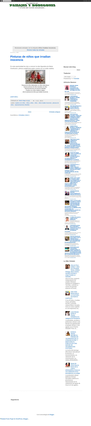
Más (75, 94)
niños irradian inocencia (45, 103)
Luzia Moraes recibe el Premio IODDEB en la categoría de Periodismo (75, 99)
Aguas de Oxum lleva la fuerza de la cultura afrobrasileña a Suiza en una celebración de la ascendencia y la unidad (73, 156)
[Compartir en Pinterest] (42, 100)
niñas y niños (30, 103)
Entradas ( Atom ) (24, 115)
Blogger (51, 414)
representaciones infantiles (22, 105)
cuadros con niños (20, 103)
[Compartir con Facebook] (41, 100)
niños (36, 103)
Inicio (29, 112)
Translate (76, 78)
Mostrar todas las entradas (35, 50)
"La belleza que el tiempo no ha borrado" (75, 218)
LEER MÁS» (14, 97)
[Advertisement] (41, 16)
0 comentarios (72, 94)
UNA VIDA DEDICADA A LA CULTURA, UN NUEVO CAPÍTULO (75, 107)
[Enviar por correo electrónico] (36, 100)
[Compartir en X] (39, 100)
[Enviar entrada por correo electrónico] (33, 100)
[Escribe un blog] (37, 100)
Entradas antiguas (54, 112)
